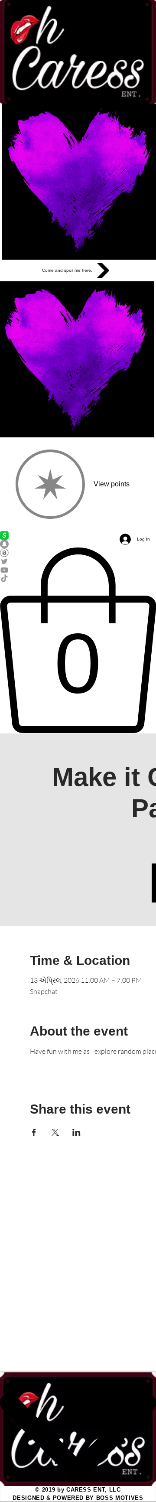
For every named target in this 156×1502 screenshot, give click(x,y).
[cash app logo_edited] (78, 535)
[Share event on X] (55, 1132)
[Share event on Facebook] (34, 1132)
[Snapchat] (78, 544)
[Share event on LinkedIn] (76, 1132)
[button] (78, 640)
